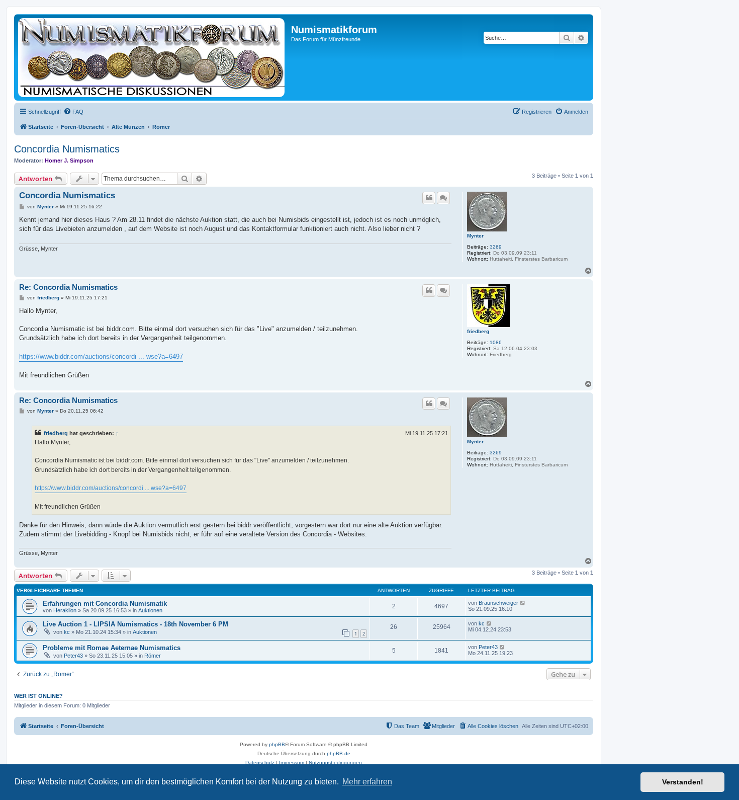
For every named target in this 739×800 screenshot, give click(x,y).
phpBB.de (338, 753)
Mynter (475, 235)
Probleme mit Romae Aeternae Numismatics (111, 648)
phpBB (277, 744)
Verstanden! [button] (682, 782)
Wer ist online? (38, 696)
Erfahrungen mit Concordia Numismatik (105, 603)
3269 (496, 247)
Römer (152, 656)
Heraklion (64, 610)
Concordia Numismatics (67, 148)
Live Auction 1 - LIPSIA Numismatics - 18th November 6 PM (135, 624)
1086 (496, 342)
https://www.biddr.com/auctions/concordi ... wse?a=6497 (101, 356)
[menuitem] (73, 112)
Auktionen (150, 610)
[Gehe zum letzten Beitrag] (523, 603)
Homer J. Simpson (69, 160)
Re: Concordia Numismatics (68, 287)
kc (67, 632)
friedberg (478, 331)
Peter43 (73, 656)
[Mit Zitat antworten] (428, 198)
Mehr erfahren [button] (367, 781)
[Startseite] (154, 57)
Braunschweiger (498, 603)
